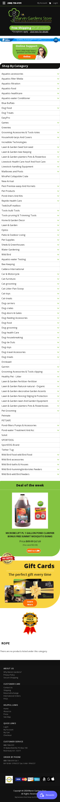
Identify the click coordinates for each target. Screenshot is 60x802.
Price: (22, 541)
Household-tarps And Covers (17, 137)
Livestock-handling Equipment (17, 166)
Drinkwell (6, 361)
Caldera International (13, 269)
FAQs (5, 698)
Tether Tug (8, 449)
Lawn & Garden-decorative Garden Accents (24, 391)
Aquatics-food (9, 88)
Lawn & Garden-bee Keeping (16, 151)
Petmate (6, 415)
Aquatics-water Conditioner (16, 98)
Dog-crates (7, 308)
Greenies (6, 127)
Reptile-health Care (12, 200)
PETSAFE (6, 420)
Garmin (5, 366)
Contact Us (7, 687)
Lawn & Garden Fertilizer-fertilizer (19, 381)
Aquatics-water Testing (14, 259)
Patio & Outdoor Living (13, 234)
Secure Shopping (10, 677)
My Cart (6, 732)
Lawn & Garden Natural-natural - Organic (23, 386)
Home (6, 708)
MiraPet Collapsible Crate (15, 176)
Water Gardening (11, 249)
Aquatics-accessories (12, 73)
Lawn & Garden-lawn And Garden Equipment (25, 400)
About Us (7, 711)
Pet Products (8, 191)
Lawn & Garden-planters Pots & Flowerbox (24, 156)
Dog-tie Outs (8, 342)
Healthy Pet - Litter (11, 376)
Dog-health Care (10, 332)
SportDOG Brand (10, 444)
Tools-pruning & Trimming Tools (19, 215)
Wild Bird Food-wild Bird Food (17, 454)
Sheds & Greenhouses (13, 244)
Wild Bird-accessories (13, 459)
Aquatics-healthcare (12, 93)
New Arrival (8, 181)
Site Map (7, 717)
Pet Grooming (9, 410)
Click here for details (39, 31)
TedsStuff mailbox (11, 205)
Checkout (7, 735)
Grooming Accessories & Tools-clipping (22, 371)
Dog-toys (6, 347)
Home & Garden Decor (13, 220)
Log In (55, 3)
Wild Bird (6, 254)
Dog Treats (8, 112)
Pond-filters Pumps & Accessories (19, 425)
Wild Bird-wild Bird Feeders (15, 474)
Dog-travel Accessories (14, 352)
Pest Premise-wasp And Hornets (18, 186)
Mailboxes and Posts (12, 171)
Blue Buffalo (8, 103)
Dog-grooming (9, 327)
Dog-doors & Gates (12, 313)
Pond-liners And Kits (12, 195)
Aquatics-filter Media (12, 78)
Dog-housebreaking (12, 337)
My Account (42, 3)
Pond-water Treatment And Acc (18, 430)
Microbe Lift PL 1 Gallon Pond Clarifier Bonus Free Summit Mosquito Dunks (30, 535)
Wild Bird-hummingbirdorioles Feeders (22, 469)
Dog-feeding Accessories (14, 317)
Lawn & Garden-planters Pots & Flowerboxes (25, 405)
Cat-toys (6, 293)
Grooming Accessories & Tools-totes (21, 132)
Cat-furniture (8, 278)
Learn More (30, 603)
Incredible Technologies (14, 142)
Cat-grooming (9, 283)
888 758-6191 (8, 745)
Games (5, 122)
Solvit (4, 435)
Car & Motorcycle (10, 274)
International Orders (12, 696)
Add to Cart (33, 550)
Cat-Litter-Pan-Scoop (13, 288)
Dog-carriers (8, 303)
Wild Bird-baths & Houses (15, 464)
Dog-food (7, 322)
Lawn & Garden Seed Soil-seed (17, 147)
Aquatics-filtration (11, 83)
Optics (5, 230)
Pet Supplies (8, 239)
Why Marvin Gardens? (12, 672)
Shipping (7, 690)
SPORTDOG (8, 440)
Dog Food (7, 108)
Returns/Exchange (11, 693)
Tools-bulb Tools (11, 210)
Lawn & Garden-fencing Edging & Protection (25, 396)
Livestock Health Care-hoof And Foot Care (23, 161)
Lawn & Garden (9, 225)
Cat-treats (7, 298)
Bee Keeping (8, 264)
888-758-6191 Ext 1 (11, 760)
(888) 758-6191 (14, 3)
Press (5, 714)
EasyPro (6, 117)
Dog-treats (7, 357)
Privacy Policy (9, 675)
